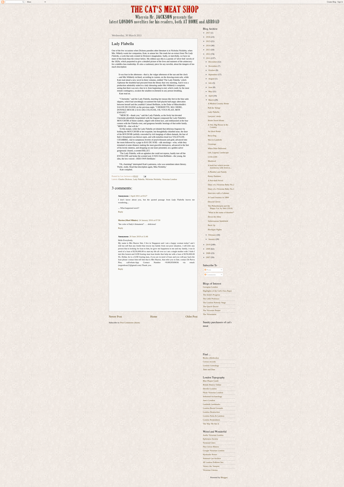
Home (153, 316)
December (213, 62)
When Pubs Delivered (217, 148)
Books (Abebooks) (211, 358)
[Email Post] (144, 176)
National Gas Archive (212, 458)
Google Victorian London (213, 451)
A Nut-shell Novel (215, 180)
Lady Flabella (138, 179)
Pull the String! (214, 108)
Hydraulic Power (210, 454)
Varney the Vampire (211, 466)
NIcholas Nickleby (153, 179)
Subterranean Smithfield (218, 221)
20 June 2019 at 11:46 (138, 236)
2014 (208, 45)
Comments (211, 275)
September (213, 74)
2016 (208, 37)
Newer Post (115, 316)
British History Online (212, 385)
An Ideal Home (214, 131)
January (212, 239)
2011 (208, 58)
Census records (209, 362)
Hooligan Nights (215, 229)
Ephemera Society (210, 439)
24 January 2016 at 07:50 (149, 220)
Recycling (212, 136)
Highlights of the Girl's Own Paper (217, 291)
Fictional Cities (209, 443)
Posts (208, 270)
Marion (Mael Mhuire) (128, 220)
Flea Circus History (211, 447)
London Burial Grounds (213, 408)
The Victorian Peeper (212, 310)
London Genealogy (211, 366)
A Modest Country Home (218, 103)
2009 (208, 249)
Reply (120, 212)
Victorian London (169, 179)
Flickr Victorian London (213, 393)
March (211, 100)
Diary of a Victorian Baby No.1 (221, 189)
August (211, 79)
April (210, 96)
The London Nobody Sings (214, 303)
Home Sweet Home (216, 120)
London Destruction (211, 412)
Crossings (212, 144)
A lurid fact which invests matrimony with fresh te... (220, 166)
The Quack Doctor (210, 306)
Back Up (211, 225)
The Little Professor (211, 299)
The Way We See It (211, 424)
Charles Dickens (125, 179)
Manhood (212, 161)
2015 (208, 41)
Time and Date (209, 369)
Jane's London (209, 400)
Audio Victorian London (213, 435)
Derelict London (210, 389)
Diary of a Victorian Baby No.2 (221, 185)
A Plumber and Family (217, 172)
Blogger (224, 477)
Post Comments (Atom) (130, 323)
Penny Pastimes (214, 176)
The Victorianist (209, 314)
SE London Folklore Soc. (213, 462)
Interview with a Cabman (218, 193)
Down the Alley (214, 217)
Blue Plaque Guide (211, 381)
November (213, 66)
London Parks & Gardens (213, 416)
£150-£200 (212, 157)
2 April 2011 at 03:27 (138, 196)
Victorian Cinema (210, 470)
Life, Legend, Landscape (218, 152)
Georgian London (210, 287)
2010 (208, 244)
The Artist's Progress (211, 295)
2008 (208, 253)
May (210, 91)
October (212, 70)
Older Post (191, 316)
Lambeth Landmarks (211, 404)
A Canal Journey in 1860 (218, 197)
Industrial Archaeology (212, 396)
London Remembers (211, 420)
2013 (208, 50)
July (210, 83)
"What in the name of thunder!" (221, 212)
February (212, 235)
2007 (208, 257)
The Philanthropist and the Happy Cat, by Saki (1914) (220, 207)
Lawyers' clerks (214, 116)
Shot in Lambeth (215, 140)
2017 (208, 33)
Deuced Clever (214, 202)
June (210, 87)
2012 (208, 54)
